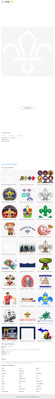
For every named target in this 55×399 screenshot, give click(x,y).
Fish (2, 386)
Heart (2, 368)
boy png (4, 135)
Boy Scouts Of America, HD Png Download (29, 340)
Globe (20, 386)
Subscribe (21, 373)
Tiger (2, 378)
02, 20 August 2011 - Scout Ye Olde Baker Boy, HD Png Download (17, 306)
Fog (37, 376)
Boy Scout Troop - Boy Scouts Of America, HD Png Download (33, 323)
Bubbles (21, 376)
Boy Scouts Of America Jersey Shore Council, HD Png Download (34, 236)
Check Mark (39, 381)
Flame (20, 368)
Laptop (3, 376)
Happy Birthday (39, 383)
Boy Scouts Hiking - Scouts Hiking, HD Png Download (32, 254)
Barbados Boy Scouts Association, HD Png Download (14, 202)
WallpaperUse (22, 378)
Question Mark (4, 391)
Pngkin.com (39, 388)
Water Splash (22, 388)
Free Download (27, 107)
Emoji (2, 381)
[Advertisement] (27, 17)
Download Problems (12, 164)
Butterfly (3, 371)
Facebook (21, 391)
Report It (3, 164)
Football (3, 383)
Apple (37, 368)
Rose (37, 378)
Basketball (3, 373)
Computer (38, 386)
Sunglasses (21, 371)
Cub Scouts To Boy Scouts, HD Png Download (30, 184)
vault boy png (11, 135)
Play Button (39, 373)
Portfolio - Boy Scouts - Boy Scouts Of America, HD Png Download (35, 202)
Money (37, 391)
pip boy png (19, 135)
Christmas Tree (22, 381)
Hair (20, 383)
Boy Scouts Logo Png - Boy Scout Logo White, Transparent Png (16, 254)
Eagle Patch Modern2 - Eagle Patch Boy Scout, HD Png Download (34, 288)
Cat (37, 371)
